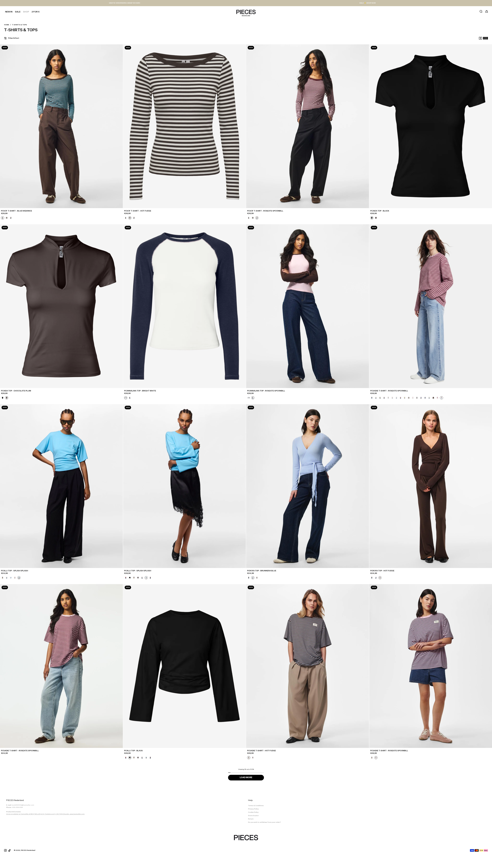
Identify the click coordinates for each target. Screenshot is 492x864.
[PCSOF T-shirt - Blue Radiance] (61, 126)
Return (250, 819)
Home (6, 25)
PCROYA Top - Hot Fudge (382, 571)
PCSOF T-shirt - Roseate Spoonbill (265, 211)
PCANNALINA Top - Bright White (140, 391)
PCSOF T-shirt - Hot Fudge (137, 211)
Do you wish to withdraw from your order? (264, 822)
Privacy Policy (253, 809)
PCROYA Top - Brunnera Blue (261, 571)
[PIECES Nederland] (246, 12)
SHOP (26, 12)
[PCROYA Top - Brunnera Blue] (307, 486)
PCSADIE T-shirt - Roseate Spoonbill (389, 391)
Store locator (253, 815)
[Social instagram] (5, 850)
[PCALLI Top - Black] (184, 666)
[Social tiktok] (9, 850)
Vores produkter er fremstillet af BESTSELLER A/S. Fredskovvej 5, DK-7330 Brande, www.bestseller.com (45, 814)
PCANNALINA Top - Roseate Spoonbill (266, 391)
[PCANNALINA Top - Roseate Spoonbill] (307, 306)
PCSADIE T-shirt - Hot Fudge (261, 751)
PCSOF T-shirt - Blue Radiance (16, 211)
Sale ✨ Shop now (367, 3)
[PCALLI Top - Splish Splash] (61, 486)
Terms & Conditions (256, 805)
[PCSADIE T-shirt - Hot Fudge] (307, 666)
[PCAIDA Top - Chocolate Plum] (61, 306)
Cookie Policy (253, 812)
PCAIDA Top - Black (379, 211)
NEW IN (8, 12)
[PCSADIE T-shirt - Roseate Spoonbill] (61, 666)
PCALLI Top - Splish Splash (14, 571)
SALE (17, 12)
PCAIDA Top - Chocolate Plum (16, 391)
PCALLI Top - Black (133, 751)
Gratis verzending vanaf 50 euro (124, 3)
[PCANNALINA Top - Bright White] (184, 306)
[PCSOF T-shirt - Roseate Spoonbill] (307, 126)
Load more (246, 778)
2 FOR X (36, 12)
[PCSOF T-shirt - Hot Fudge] (184, 126)
